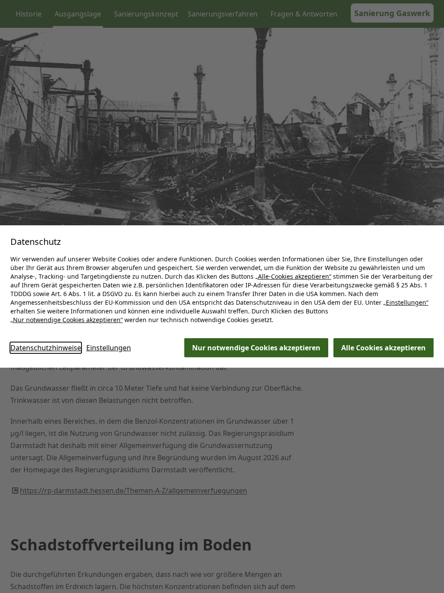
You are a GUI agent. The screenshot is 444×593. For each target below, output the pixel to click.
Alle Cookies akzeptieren (383, 348)
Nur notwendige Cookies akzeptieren (256, 348)
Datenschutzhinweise (45, 348)
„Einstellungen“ (405, 302)
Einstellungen (108, 348)
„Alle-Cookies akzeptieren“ (293, 276)
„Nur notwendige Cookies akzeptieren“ (66, 320)
